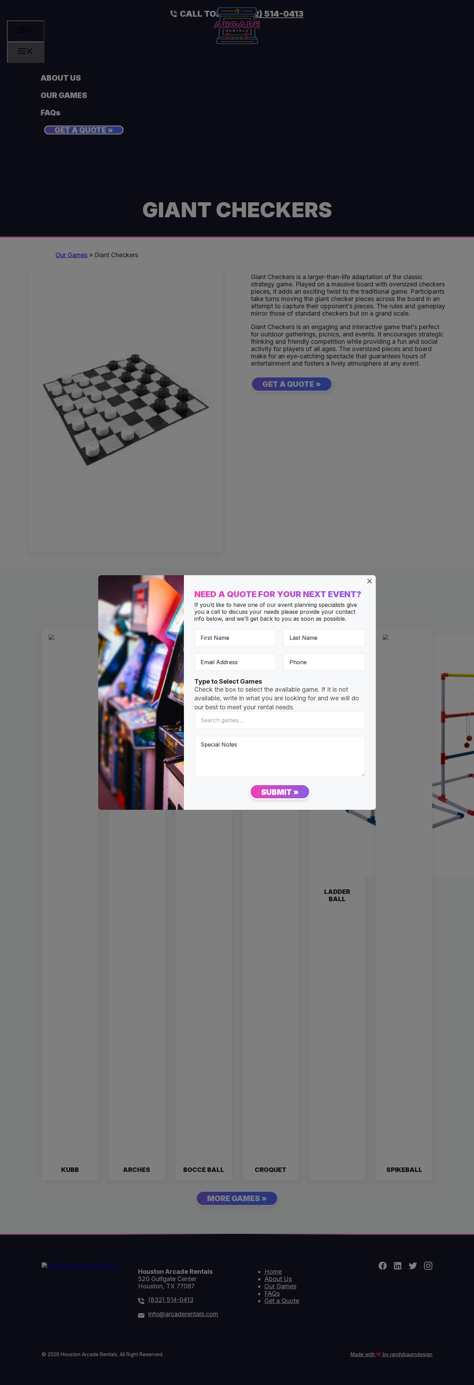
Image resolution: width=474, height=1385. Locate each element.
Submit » (280, 791)
